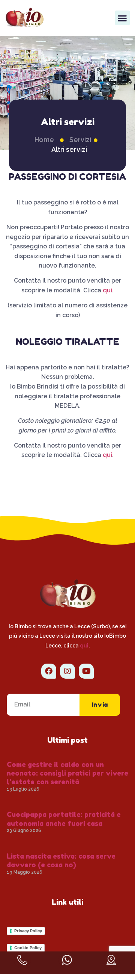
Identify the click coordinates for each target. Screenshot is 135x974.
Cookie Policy (28, 947)
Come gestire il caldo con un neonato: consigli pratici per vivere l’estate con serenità (67, 773)
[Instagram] (67, 671)
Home (44, 140)
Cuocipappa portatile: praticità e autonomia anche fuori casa (64, 818)
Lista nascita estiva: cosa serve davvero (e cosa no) (61, 860)
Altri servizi (69, 149)
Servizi (80, 140)
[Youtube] (86, 671)
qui (107, 290)
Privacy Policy (28, 930)
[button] (122, 18)
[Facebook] (48, 671)
